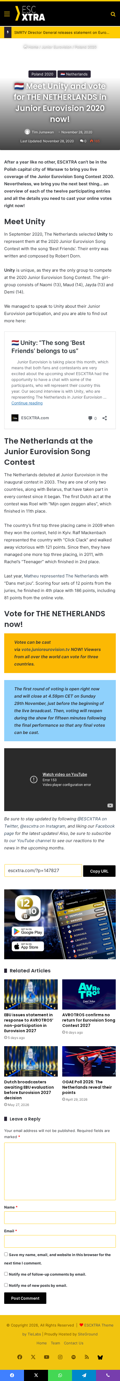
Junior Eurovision (57, 46)
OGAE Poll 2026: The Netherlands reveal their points (87, 1087)
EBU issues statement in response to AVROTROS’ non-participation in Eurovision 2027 (28, 1023)
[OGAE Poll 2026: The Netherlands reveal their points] (89, 1061)
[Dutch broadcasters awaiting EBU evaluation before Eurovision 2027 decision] (31, 1061)
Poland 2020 (86, 46)
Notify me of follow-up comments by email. (47, 1274)
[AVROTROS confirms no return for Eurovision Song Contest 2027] (89, 994)
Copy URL (99, 871)
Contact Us (73, 1343)
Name (11, 1207)
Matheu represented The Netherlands (61, 576)
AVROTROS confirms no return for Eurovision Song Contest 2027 (88, 1020)
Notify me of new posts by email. (38, 1285)
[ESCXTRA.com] (30, 13)
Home (33, 46)
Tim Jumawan (43, 132)
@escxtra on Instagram (42, 826)
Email (10, 1231)
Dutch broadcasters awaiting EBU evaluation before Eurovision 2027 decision (29, 1090)
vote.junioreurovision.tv (45, 649)
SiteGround (88, 1334)
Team (55, 1343)
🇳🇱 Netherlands (74, 74)
